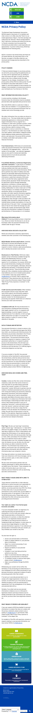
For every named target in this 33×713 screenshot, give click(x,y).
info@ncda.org (6, 276)
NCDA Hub (18, 9)
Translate (14, 711)
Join (17, 13)
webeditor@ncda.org (8, 693)
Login (17, 17)
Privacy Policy (20, 688)
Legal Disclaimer (13, 688)
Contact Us (5, 688)
